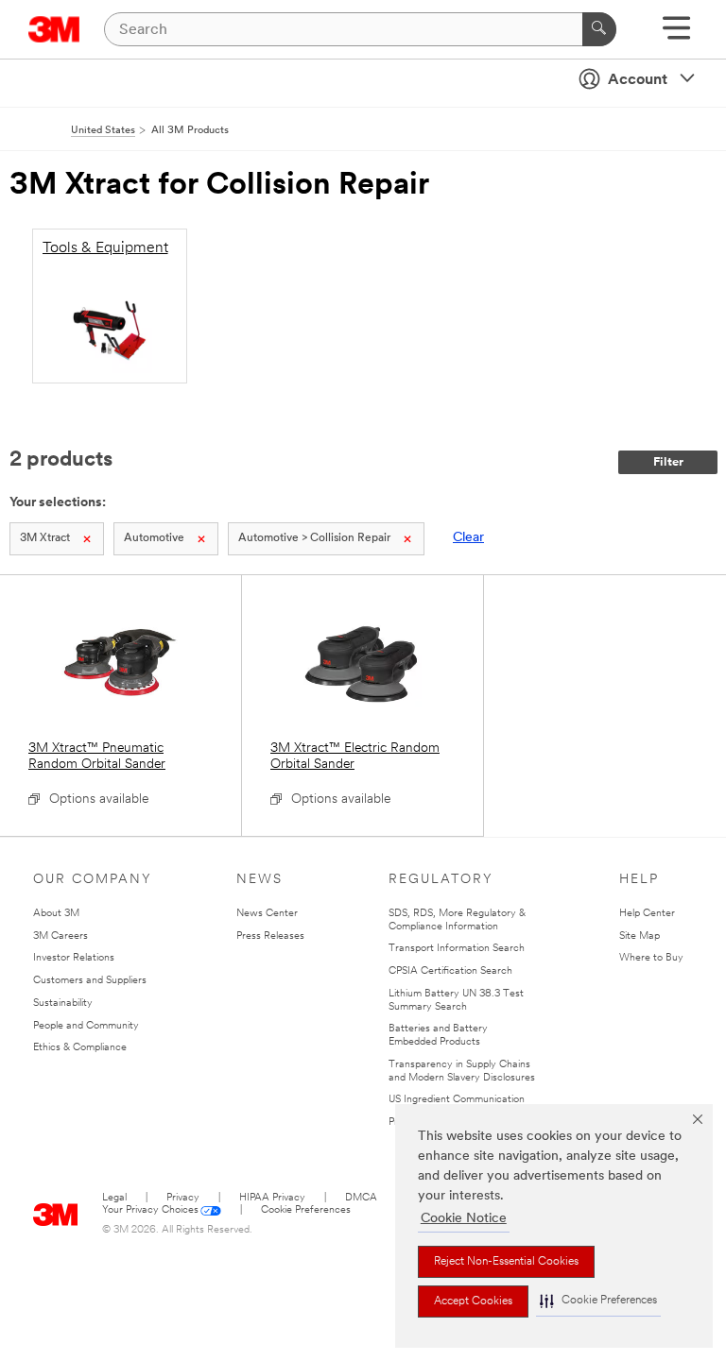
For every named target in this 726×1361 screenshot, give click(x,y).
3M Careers (60, 936)
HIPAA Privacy (272, 1198)
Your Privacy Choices (150, 1210)
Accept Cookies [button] (473, 1301)
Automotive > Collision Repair (314, 538)
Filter (668, 462)
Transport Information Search (457, 949)
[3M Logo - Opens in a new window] (54, 29)
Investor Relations (73, 958)
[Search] (599, 29)
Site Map (639, 936)
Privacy (182, 1198)
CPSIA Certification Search (450, 971)
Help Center (647, 914)
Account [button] (637, 80)
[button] (598, 1301)
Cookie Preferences (306, 1210)
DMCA (361, 1198)
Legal (114, 1198)
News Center (267, 914)
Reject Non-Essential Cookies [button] (506, 1261)
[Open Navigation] (676, 34)
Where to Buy (651, 958)
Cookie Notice (464, 1219)
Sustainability (63, 1003)
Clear (468, 538)
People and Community (86, 1026)
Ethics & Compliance (80, 1048)
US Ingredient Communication (457, 1100)
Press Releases (270, 936)
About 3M (56, 914)
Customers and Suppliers (90, 981)
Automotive (154, 538)
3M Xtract (45, 538)
